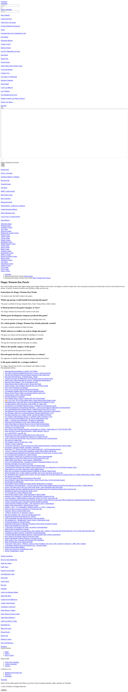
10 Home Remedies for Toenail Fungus (17, 522)
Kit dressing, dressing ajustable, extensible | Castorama (22, 447)
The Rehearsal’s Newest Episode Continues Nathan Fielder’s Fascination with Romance (32, 411)
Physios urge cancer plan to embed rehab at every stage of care (24, 435)
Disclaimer (8, 676)
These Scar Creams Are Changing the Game (19, 549)
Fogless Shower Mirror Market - (15, 547)
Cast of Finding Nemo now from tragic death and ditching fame (25, 465)
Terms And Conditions (12, 662)
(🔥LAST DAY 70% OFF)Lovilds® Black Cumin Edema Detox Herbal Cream (30, 400)
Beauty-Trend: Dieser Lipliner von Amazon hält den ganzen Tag (25, 393)
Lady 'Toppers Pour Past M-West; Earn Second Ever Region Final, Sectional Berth (31, 438)
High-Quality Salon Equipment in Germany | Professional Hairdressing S (28, 380)
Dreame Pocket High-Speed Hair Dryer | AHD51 (20, 516)
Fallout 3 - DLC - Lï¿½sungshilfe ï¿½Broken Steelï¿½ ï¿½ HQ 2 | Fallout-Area (30, 507)
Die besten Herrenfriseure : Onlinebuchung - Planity (21, 377)
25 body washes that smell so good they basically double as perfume (26, 502)
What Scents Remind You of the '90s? (17, 525)
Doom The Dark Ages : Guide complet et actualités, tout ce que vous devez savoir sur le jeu (34, 473)
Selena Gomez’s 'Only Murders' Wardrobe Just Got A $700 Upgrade (26, 386)
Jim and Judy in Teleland (12, 476)
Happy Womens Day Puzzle (41, 278)
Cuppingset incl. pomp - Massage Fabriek (18, 395)
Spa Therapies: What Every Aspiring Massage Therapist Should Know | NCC (29, 413)
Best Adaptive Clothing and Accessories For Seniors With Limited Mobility (28, 456)
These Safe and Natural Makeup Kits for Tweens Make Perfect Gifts (26, 418)
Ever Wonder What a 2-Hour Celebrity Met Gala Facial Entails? (25, 398)
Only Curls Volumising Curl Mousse (16, 387)
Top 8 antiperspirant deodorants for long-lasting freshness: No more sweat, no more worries (33, 453)
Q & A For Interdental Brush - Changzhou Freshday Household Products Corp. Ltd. (31, 462)
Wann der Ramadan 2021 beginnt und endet (19, 542)
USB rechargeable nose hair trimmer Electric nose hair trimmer (24, 518)
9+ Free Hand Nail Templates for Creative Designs (21, 455)
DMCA (7, 653)
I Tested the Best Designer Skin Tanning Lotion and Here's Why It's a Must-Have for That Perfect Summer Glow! (41, 467)
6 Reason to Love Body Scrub (14, 427)
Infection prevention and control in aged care (19, 464)
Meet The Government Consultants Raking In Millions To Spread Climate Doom (30, 471)
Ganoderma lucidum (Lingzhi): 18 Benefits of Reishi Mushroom (25, 533)
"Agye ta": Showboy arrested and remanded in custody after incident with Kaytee (30, 451)
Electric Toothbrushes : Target (14, 551)
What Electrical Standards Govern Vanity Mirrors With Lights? (24, 422)
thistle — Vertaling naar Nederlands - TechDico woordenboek (24, 420)
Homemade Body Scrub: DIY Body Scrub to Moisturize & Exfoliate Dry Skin (29, 402)
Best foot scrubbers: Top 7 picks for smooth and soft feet (22, 515)
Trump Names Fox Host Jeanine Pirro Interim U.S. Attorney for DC (26, 436)
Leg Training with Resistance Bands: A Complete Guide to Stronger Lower (28, 416)
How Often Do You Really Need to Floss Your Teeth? (22, 536)
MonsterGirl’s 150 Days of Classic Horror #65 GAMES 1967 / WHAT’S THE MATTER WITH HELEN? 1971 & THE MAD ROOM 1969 (50, 531)
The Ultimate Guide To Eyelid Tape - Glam (18, 442)
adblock (4, 690)
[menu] (1, 8)
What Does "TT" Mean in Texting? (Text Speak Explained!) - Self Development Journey (33, 449)
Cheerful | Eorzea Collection (14, 444)
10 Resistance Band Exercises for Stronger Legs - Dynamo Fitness (26, 545)
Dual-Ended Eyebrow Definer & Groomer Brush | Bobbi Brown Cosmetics (28, 483)
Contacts (7, 666)
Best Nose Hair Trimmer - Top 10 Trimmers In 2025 (21, 382)
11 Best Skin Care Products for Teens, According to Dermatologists (26, 527)
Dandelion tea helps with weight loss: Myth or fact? (21, 491)
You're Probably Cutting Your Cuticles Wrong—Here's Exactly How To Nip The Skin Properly (35, 480)
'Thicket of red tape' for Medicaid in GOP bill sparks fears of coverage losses (29, 378)
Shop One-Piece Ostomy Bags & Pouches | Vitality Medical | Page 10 (27, 431)
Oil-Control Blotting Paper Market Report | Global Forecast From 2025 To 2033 (30, 409)
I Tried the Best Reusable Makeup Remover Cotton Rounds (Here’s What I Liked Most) (32, 534)
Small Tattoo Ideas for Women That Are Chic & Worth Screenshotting (27, 424)
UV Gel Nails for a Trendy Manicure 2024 (18, 493)
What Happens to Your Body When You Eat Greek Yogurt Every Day (27, 458)
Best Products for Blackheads (14, 482)
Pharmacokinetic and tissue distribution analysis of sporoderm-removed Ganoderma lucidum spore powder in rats (40, 489)
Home (3, 9)
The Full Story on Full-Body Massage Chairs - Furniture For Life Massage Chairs (30, 406)
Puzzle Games (28, 276)
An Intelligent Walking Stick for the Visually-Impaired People (24, 391)
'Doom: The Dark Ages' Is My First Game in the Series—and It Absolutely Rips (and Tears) (34, 487)
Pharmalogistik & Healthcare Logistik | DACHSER (21, 371)
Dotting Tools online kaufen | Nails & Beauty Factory (22, 505)
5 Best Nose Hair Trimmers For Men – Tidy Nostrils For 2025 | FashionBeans (29, 503)
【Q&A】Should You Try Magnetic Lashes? (19, 513)
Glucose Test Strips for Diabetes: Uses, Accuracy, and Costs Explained (27, 425)
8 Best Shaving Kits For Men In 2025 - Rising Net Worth (23, 384)
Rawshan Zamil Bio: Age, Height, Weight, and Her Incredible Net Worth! (28, 415)
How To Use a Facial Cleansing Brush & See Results (21, 389)
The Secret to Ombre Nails (13, 440)
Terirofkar (4, 2)
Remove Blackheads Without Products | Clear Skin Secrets (23, 538)
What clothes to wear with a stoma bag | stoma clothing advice (24, 469)
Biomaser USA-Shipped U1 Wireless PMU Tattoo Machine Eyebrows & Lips (29, 496)
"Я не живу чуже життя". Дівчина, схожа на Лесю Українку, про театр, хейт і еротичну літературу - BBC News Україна (45, 543)
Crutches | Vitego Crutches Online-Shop (17, 511)
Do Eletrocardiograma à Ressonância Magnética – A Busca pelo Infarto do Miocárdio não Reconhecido (37, 407)
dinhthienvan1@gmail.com (13, 673)
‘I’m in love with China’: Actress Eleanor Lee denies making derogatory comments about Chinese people (38, 445)
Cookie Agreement (11, 664)
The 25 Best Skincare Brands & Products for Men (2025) (23, 478)
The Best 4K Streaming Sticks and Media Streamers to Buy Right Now (27, 375)
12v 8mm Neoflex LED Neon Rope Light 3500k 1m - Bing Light (25, 404)
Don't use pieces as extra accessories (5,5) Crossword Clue (23, 509)
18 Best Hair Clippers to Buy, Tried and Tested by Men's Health (25, 494)
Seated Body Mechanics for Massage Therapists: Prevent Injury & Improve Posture (31, 524)
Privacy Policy (9, 655)
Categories (4, 3)
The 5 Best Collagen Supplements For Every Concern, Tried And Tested (28, 373)
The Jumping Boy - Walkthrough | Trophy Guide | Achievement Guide (27, 520)
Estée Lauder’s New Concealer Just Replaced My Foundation (24, 540)
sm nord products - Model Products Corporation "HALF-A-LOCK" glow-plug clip (31, 498)
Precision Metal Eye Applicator (14, 396)
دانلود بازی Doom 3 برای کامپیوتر (15, 433)
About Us (8, 674)
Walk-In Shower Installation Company (17, 529)
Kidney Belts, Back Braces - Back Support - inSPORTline (23, 460)
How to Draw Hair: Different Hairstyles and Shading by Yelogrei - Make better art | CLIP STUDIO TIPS (38, 429)
